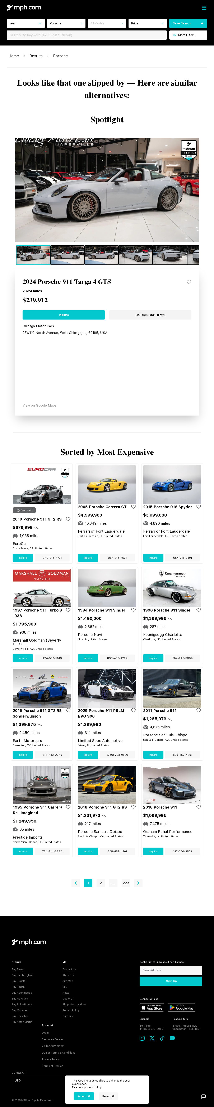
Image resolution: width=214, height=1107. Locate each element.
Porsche (60, 56)
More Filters (186, 35)
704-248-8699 (182, 658)
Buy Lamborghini (22, 975)
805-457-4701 (182, 754)
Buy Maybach (20, 998)
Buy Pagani (18, 987)
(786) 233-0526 (117, 754)
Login (45, 1032)
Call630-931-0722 (150, 315)
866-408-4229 (117, 658)
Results (36, 56)
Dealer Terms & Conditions (58, 1052)
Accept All (83, 1096)
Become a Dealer (52, 1039)
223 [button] (126, 883)
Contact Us (69, 969)
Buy (64, 987)
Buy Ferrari (18, 969)
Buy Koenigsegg (22, 992)
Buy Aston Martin (22, 1022)
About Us (68, 975)
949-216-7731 (52, 557)
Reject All (108, 1096)
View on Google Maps (39, 405)
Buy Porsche (19, 1016)
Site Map (67, 981)
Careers (67, 1016)
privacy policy (92, 1087)
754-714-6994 (52, 851)
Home (13, 56)
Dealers (67, 998)
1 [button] (88, 883)
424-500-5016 (52, 658)
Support (144, 1019)
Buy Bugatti (18, 981)
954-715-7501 (117, 557)
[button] (75, 883)
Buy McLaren (20, 1010)
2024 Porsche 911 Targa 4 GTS (67, 282)
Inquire (64, 314)
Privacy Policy (50, 1059)
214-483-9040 (52, 754)
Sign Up (171, 981)
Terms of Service (52, 1066)
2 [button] (101, 883)
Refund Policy (70, 1010)
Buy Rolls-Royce (22, 1004)
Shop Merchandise (74, 1004)
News (65, 992)
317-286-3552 (182, 851)
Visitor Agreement (53, 1046)
